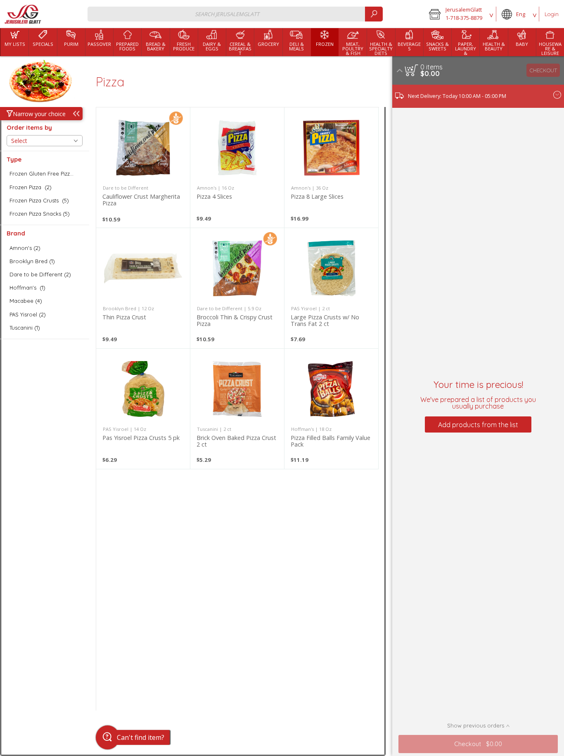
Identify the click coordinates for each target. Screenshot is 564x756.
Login (552, 14)
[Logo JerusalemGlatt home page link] (23, 14)
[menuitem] (14, 42)
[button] (460, 14)
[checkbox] (45, 174)
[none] (143, 167)
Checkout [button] (543, 70)
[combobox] (235, 14)
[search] (373, 14)
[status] (431, 67)
